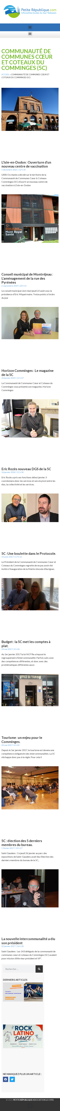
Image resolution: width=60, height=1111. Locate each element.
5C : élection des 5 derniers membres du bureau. (21, 843)
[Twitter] (12, 1079)
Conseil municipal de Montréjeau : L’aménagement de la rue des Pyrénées (27, 278)
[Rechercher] (39, 969)
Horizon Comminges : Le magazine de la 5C (27, 372)
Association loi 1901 (33, 1100)
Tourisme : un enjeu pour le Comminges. (21, 739)
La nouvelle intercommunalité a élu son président (28, 941)
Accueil (5, 74)
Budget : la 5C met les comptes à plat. (25, 644)
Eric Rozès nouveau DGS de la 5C (26, 469)
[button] (30, 27)
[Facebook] (5, 1079)
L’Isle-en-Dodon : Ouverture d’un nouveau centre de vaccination (26, 164)
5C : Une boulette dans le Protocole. (28, 553)
